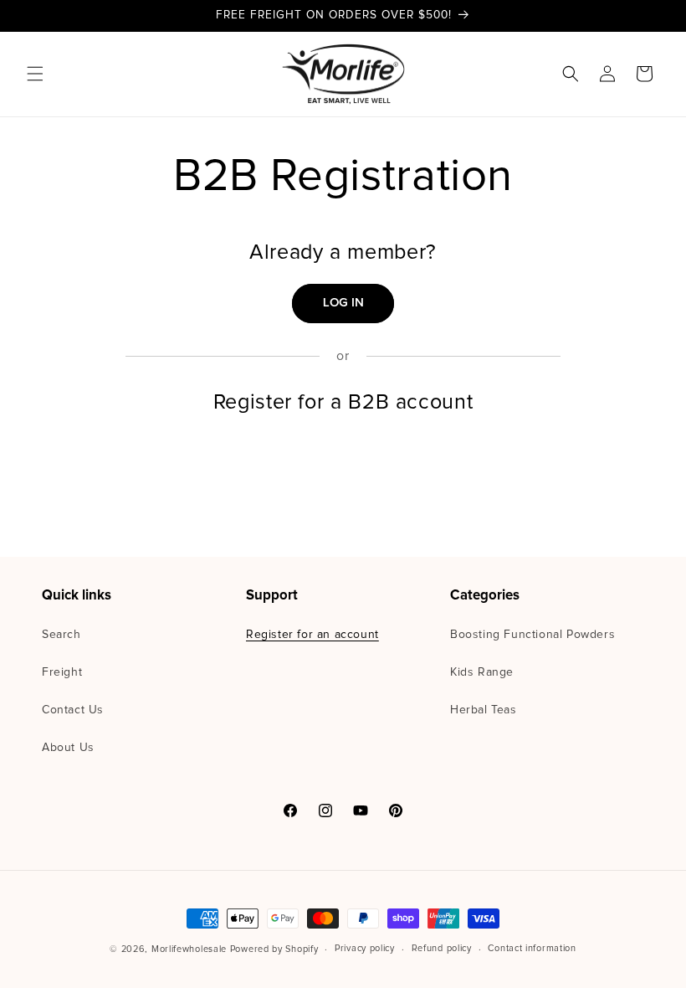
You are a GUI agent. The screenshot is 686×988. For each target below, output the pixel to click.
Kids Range (482, 672)
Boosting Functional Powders (532, 635)
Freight (62, 672)
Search (61, 635)
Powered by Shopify (274, 949)
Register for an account (312, 635)
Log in (343, 302)
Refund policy (442, 948)
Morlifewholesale (189, 949)
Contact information (532, 948)
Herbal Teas (483, 710)
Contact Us (73, 710)
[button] (35, 73)
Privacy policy (365, 948)
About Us (68, 748)
